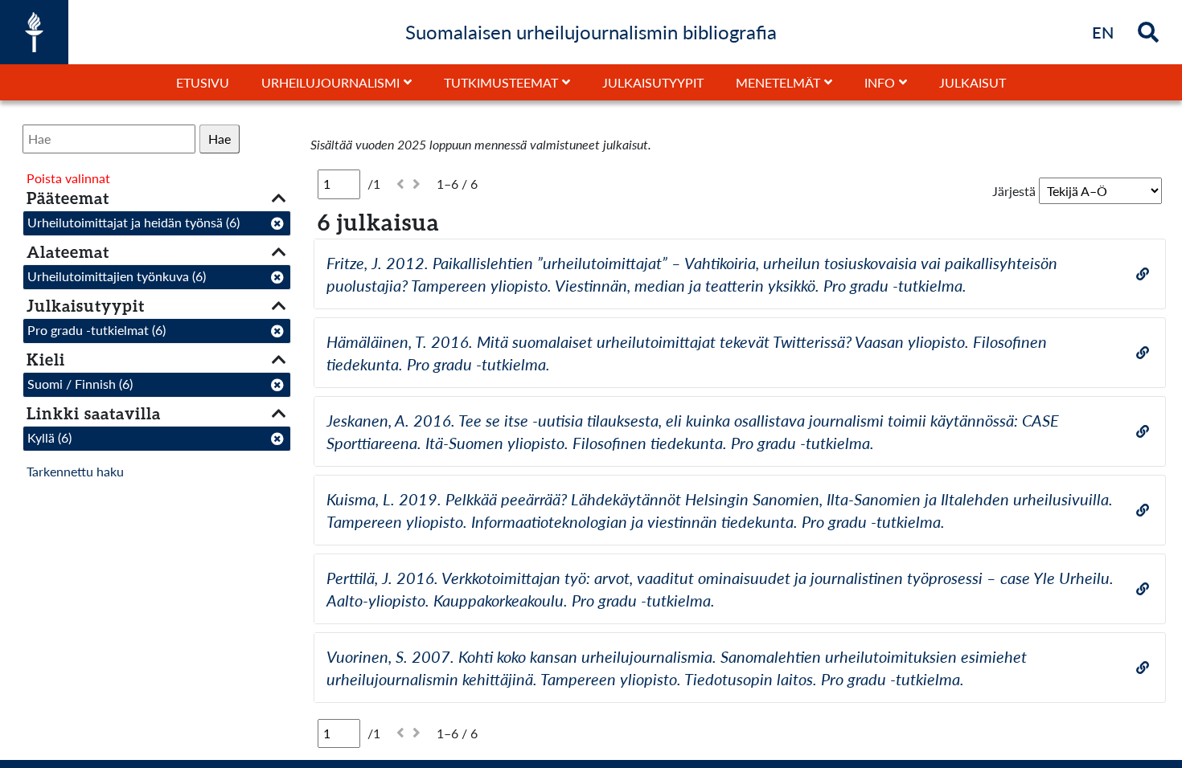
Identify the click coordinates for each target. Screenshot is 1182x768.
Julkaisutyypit (653, 82)
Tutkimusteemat (501, 82)
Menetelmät (778, 82)
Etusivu (202, 82)
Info (879, 82)
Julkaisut (972, 82)
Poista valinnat (68, 178)
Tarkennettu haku (75, 471)
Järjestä (1014, 190)
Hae (219, 138)
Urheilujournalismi (330, 82)
